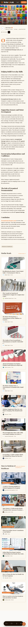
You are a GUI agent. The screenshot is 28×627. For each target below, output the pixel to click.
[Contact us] (24, 624)
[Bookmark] (16, 623)
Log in (17, 2)
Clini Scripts (8, 27)
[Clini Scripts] (2, 28)
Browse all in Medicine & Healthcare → (20, 467)
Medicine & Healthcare (8, 5)
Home (2, 5)
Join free (24, 2)
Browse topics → (22, 253)
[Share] (21, 623)
